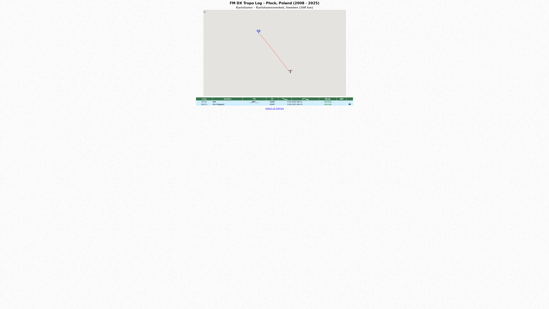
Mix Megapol (218, 104)
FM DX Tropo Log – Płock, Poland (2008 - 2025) (274, 3)
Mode (328, 99)
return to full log (274, 108)
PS (254, 99)
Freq (204, 99)
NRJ (214, 102)
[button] (258, 31)
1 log (305, 99)
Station (227, 99)
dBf (341, 99)
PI (272, 99)
